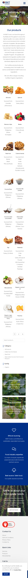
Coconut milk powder (19, 189)
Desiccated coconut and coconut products (14, 357)
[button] (14, 510)
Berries (20, 124)
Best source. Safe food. (14, 476)
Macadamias (8, 287)
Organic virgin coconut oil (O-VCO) (8, 317)
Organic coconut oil (19, 288)
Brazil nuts (8, 153)
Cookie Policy (17, 570)
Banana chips (8, 124)
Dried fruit (7, 354)
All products (8, 349)
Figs (8, 247)
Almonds (8, 97)
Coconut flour (8, 189)
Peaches (20, 315)
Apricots (20, 97)
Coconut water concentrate (8, 217)
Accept (6, 574)
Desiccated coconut (20, 217)
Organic (7, 367)
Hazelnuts (19, 247)
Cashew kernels (20, 153)
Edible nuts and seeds (11, 352)
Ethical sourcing (14, 436)
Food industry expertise (14, 454)
